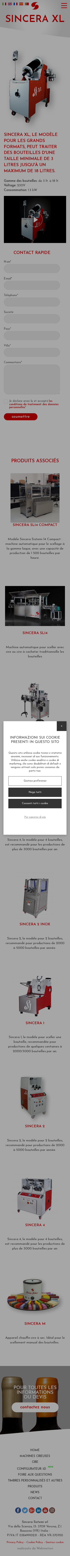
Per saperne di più (35, 817)
